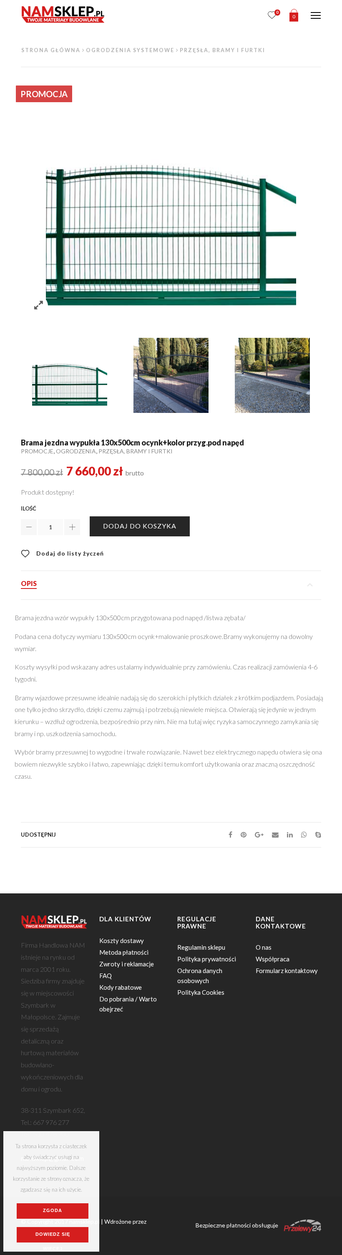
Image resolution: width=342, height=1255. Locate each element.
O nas (264, 947)
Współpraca (272, 959)
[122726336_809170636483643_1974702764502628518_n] (170, 375)
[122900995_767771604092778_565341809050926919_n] (272, 375)
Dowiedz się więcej (52, 1237)
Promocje (37, 451)
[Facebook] (230, 834)
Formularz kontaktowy (287, 970)
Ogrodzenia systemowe (130, 50)
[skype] (316, 834)
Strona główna (50, 50)
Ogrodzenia (76, 451)
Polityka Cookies (200, 992)
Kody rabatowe (120, 987)
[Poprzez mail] (275, 834)
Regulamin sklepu (201, 947)
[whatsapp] (304, 834)
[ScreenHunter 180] (69, 375)
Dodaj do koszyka (139, 526)
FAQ (105, 975)
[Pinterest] (243, 834)
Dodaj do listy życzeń (69, 553)
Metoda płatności (123, 952)
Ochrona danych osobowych (199, 975)
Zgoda (52, 1210)
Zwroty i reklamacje (126, 964)
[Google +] (259, 834)
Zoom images (38, 305)
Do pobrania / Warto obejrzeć (128, 1004)
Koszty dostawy (121, 940)
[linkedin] (290, 834)
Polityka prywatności (206, 959)
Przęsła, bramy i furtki (222, 50)
